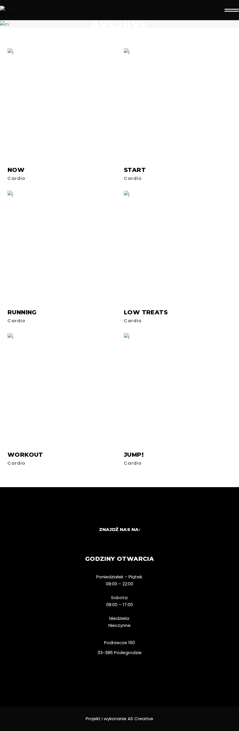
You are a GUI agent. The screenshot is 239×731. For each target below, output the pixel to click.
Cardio (17, 178)
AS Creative (140, 719)
